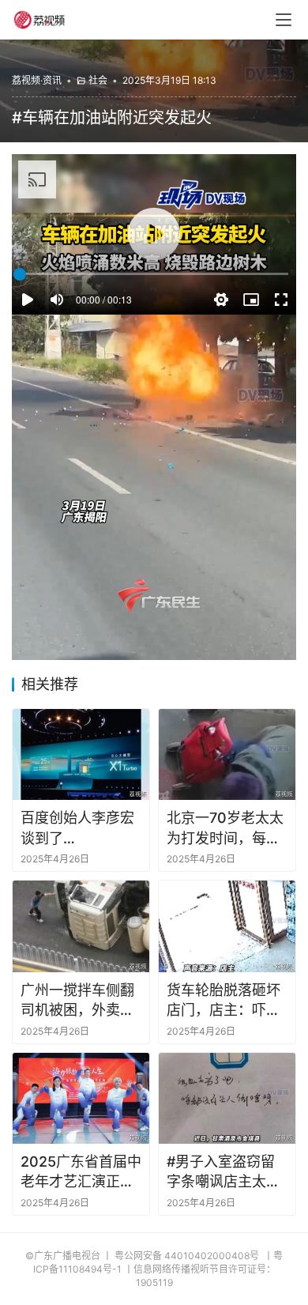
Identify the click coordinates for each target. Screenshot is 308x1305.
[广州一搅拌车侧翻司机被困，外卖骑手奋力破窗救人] (81, 926)
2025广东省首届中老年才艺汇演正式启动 (81, 1172)
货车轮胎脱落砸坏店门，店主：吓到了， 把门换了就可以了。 (225, 1001)
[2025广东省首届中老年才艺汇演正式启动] (81, 1098)
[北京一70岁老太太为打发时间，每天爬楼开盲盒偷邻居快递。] (227, 754)
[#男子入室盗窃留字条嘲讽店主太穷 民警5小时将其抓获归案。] (227, 1098)
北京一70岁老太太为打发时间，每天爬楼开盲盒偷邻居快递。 (225, 828)
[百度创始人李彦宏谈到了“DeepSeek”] (81, 754)
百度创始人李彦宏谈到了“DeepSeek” (77, 828)
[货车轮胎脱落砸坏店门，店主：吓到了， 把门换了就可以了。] (227, 926)
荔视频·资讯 (37, 80)
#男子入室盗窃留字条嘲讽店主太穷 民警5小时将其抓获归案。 (223, 1172)
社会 (97, 80)
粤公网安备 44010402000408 (188, 1256)
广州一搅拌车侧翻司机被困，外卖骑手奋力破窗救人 (77, 1001)
